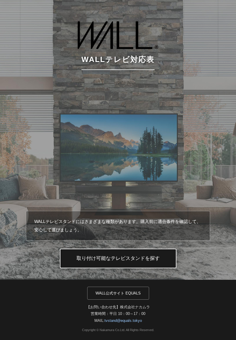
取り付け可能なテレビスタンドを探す (118, 258)
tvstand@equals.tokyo (123, 320)
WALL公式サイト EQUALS (118, 293)
